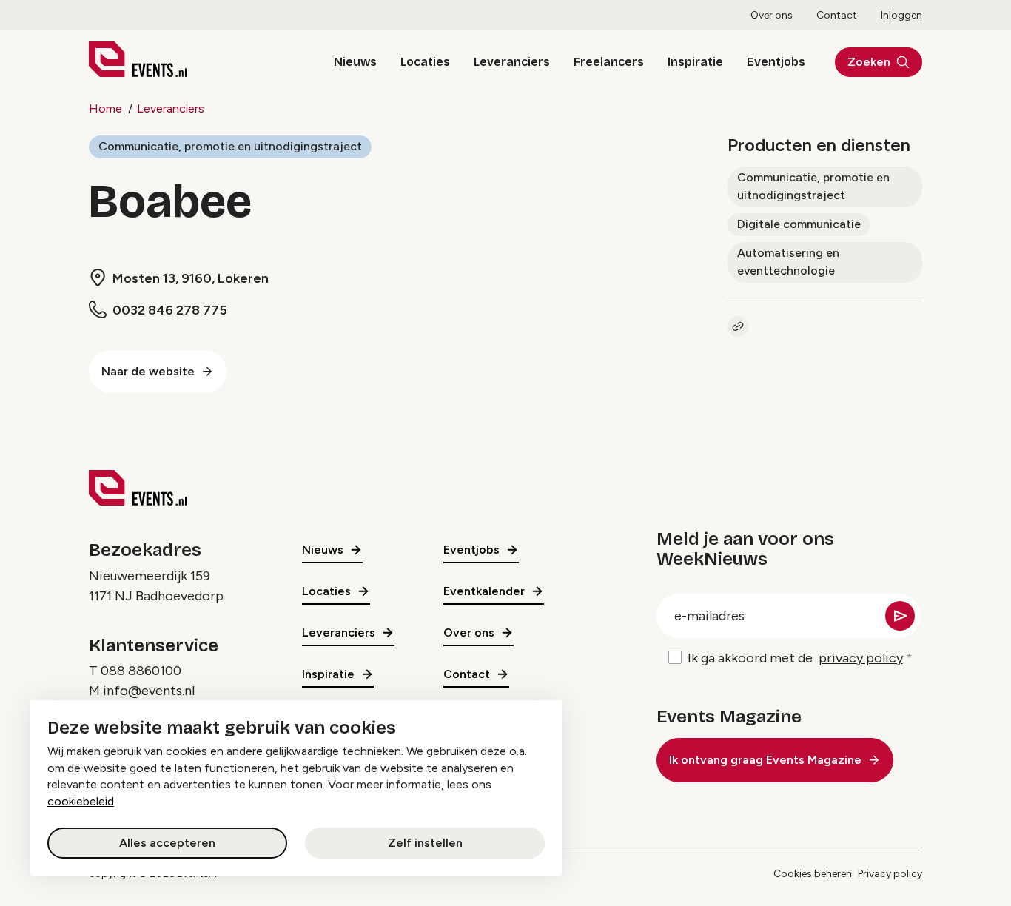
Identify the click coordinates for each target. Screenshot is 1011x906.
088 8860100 (141, 670)
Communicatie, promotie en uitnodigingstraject (230, 146)
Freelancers (609, 62)
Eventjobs (776, 62)
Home (105, 108)
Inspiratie (695, 62)
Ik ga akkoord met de (795, 658)
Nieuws (355, 62)
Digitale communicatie (799, 224)
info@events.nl (149, 690)
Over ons (771, 15)
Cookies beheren (812, 874)
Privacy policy (890, 874)
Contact (836, 15)
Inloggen (901, 15)
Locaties (425, 62)
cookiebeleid (80, 801)
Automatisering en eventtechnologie (788, 262)
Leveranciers (512, 62)
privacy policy (861, 658)
